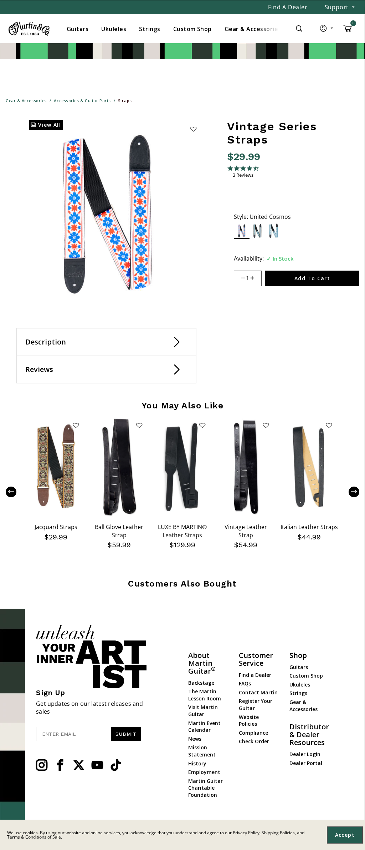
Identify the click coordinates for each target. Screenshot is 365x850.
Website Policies (249, 721)
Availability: (249, 258)
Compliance (253, 732)
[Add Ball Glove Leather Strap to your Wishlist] (139, 425)
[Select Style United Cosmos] (242, 231)
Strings (298, 693)
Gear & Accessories (303, 706)
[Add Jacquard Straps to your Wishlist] (76, 425)
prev (16, 491)
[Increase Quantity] (255, 278)
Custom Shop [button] (192, 29)
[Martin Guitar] (29, 28)
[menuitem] (77, 29)
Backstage (201, 682)
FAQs (245, 683)
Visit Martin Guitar (203, 711)
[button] (327, 30)
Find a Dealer (287, 7)
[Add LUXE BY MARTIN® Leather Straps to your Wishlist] (202, 425)
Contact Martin (258, 692)
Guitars (298, 667)
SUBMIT (126, 734)
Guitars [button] (77, 29)
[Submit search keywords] (299, 28)
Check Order (254, 741)
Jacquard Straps (56, 527)
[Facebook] (60, 765)
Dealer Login (304, 754)
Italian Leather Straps (309, 527)
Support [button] (337, 7)
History (197, 763)
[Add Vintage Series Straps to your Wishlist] (193, 129)
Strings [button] (149, 29)
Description (45, 342)
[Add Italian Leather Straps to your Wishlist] (329, 425)
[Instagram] (41, 765)
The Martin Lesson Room (204, 695)
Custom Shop (306, 675)
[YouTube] (97, 765)
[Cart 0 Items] (347, 31)
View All (48, 124)
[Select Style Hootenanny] (258, 231)
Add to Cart (312, 278)
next (348, 491)
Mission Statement (202, 751)
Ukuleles (299, 684)
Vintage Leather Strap (246, 531)
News (194, 738)
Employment (204, 772)
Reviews (39, 369)
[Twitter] (78, 765)
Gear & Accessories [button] (253, 29)
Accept (345, 834)
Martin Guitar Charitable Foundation (205, 788)
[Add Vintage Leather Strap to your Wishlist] (265, 425)
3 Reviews (243, 175)
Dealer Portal (305, 763)
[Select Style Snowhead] (274, 231)
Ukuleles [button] (113, 29)
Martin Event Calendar (204, 727)
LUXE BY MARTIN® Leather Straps (182, 531)
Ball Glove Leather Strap (119, 531)
